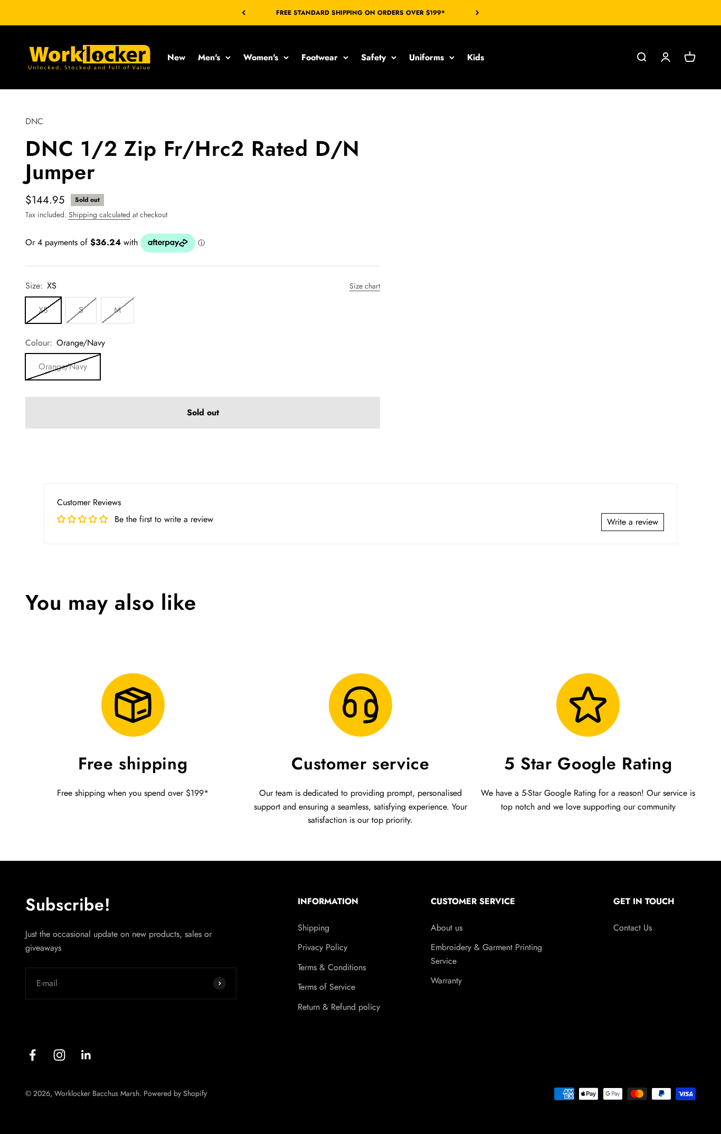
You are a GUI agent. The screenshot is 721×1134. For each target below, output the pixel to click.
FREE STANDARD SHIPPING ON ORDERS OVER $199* (360, 12)
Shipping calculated (99, 214)
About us (446, 928)
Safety (373, 57)
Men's (209, 57)
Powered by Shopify (175, 1093)
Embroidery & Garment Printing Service (486, 954)
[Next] (477, 12)
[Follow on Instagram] (59, 1055)
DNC (34, 121)
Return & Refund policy (339, 1007)
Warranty (446, 980)
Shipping (313, 928)
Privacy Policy (322, 947)
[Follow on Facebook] (32, 1055)
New (176, 57)
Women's (260, 57)
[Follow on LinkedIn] (86, 1055)
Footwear (319, 57)
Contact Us (632, 928)
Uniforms (426, 57)
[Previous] (243, 12)
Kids (475, 57)
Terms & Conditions (332, 967)
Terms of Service (326, 987)
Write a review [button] (632, 522)
